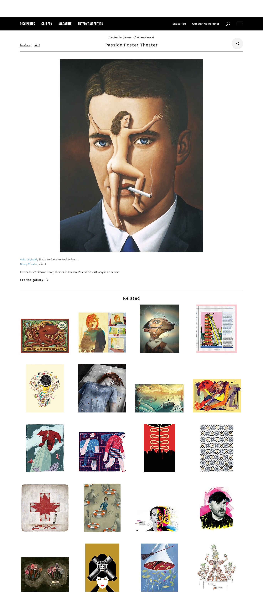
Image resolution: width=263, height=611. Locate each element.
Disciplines (27, 24)
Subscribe (179, 24)
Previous (25, 45)
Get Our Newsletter (205, 24)
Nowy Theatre (29, 264)
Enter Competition (90, 24)
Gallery (46, 24)
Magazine (65, 24)
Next (37, 45)
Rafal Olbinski (28, 259)
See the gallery (32, 280)
